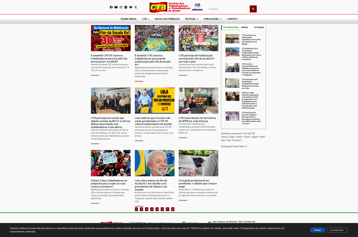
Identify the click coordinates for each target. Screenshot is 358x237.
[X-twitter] (135, 7)
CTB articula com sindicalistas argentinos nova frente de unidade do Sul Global (251, 39)
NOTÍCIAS (190, 19)
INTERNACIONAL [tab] (231, 27)
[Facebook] (111, 7)
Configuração (336, 230)
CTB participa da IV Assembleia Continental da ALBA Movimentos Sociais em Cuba (250, 83)
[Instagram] (121, 7)
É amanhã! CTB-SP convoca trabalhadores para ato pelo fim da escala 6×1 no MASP (109, 58)
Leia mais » (95, 75)
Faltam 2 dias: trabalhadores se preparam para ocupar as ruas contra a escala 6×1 (109, 183)
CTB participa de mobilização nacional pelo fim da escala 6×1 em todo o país (197, 58)
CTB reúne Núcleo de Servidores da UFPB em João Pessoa (197, 120)
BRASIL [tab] (245, 27)
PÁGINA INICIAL (129, 19)
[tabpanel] (243, 79)
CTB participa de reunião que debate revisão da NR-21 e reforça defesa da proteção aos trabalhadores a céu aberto (110, 123)
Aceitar (317, 230)
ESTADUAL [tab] (259, 27)
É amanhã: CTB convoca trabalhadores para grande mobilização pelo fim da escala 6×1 (152, 60)
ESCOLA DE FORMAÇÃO (167, 19)
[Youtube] (116, 7)
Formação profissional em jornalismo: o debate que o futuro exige (198, 183)
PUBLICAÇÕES (211, 19)
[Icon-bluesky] (131, 7)
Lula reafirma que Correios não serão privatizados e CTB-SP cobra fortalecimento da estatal (153, 121)
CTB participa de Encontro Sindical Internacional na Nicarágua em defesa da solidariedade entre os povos (251, 118)
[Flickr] (126, 7)
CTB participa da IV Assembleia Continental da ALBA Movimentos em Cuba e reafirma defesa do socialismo (251, 53)
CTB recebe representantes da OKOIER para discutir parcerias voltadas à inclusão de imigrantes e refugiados (251, 69)
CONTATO (232, 19)
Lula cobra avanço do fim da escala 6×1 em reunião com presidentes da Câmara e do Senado (151, 185)
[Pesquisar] (253, 8)
